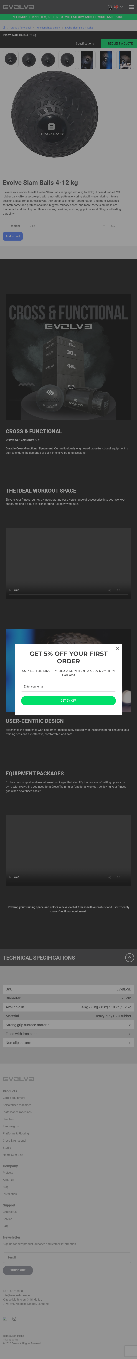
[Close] (117, 648)
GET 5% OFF (68, 700)
